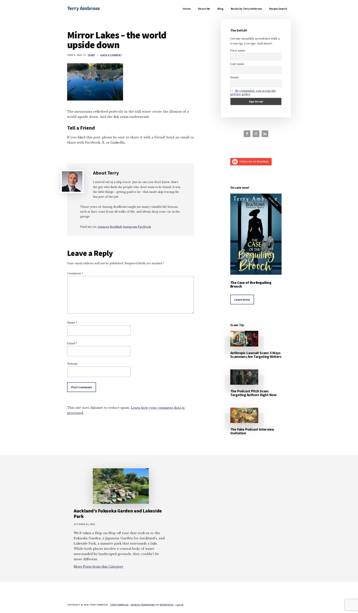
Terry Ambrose (83, 8)
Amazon (103, 226)
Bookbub (116, 226)
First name (237, 50)
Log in (179, 604)
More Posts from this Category (98, 566)
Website (72, 364)
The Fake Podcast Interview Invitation (252, 431)
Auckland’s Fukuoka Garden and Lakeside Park (118, 513)
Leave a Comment (111, 55)
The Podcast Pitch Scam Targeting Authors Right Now (253, 393)
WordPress (167, 604)
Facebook (144, 226)
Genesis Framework (143, 604)
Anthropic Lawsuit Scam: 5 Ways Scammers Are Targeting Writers (255, 354)
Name (72, 322)
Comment (75, 273)
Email (72, 343)
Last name (237, 64)
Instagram (130, 226)
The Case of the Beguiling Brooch (250, 284)
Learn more (242, 299)
